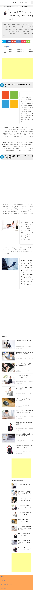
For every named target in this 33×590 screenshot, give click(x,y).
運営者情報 (3, 588)
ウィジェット (4, 580)
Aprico (16, 2)
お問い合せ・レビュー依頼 (6, 584)
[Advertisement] (21, 468)
